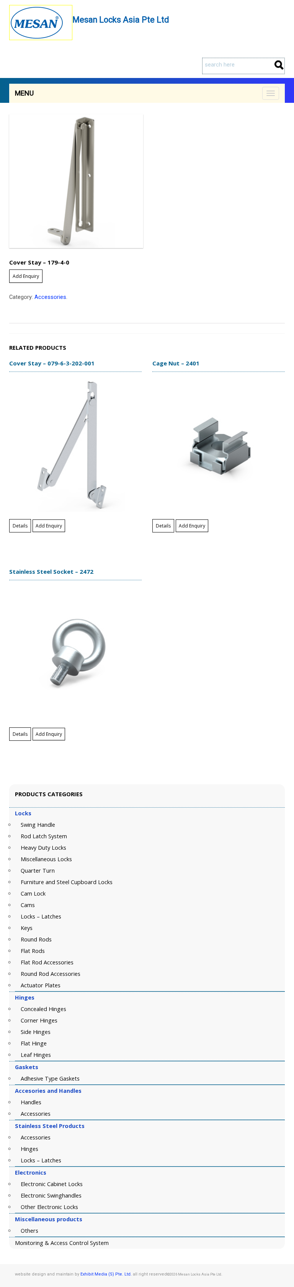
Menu (24, 93)
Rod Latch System (44, 836)
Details (20, 526)
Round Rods (36, 939)
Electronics (30, 1172)
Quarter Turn (38, 870)
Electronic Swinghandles (51, 1195)
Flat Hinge (34, 1043)
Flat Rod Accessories (47, 962)
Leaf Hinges (36, 1054)
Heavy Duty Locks (43, 847)
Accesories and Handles (48, 1090)
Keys (27, 928)
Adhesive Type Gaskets (50, 1078)
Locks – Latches (41, 916)
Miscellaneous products (48, 1219)
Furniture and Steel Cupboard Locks (67, 882)
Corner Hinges (39, 1020)
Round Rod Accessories (50, 973)
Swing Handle (38, 824)
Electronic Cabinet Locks (52, 1184)
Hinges (24, 997)
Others (29, 1230)
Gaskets (26, 1067)
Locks (23, 813)
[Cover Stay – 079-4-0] (147, 181)
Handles (31, 1102)
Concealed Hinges (43, 1009)
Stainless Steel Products (50, 1126)
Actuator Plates (40, 985)
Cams (28, 905)
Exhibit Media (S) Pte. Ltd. (106, 1274)
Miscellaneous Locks (46, 859)
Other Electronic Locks (49, 1207)
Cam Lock (33, 893)
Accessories (50, 297)
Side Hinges (36, 1031)
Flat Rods (33, 950)
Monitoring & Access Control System (62, 1242)
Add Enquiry (26, 276)
